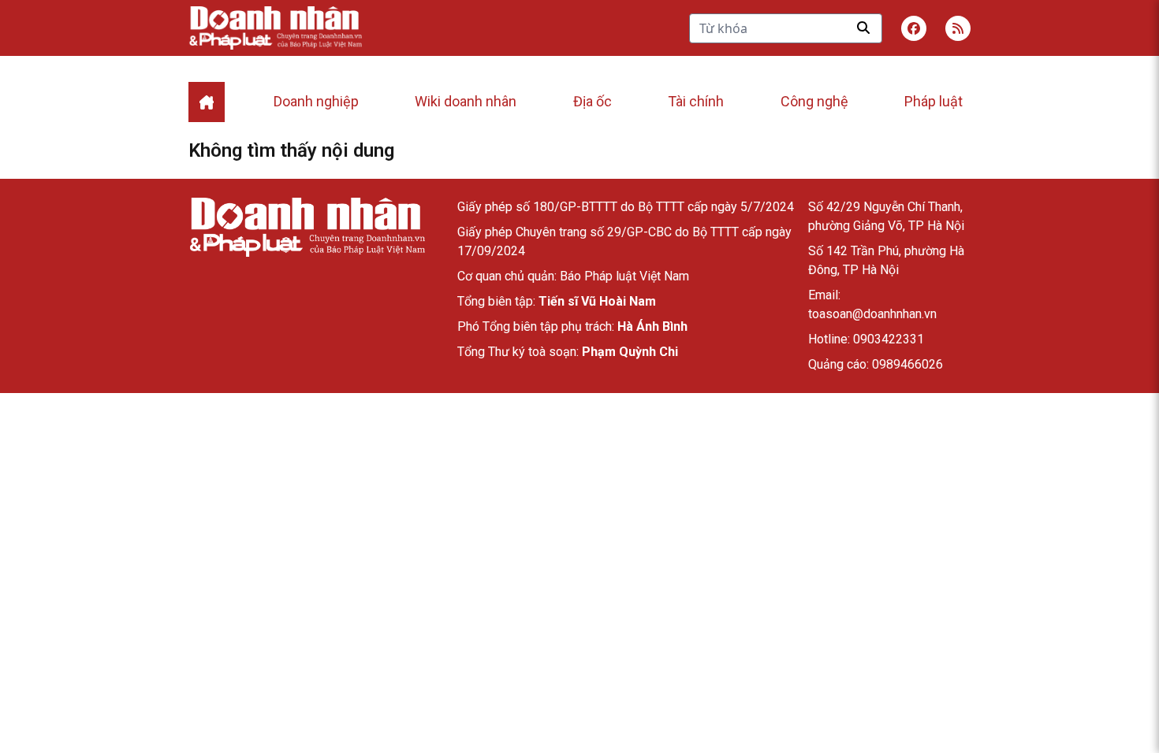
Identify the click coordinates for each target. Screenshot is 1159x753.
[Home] (206, 102)
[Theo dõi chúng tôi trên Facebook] (913, 28)
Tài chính (696, 101)
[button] (958, 28)
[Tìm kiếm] (863, 27)
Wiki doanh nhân (465, 101)
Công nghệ (814, 101)
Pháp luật (933, 101)
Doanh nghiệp (316, 101)
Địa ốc (592, 101)
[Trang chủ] (306, 227)
